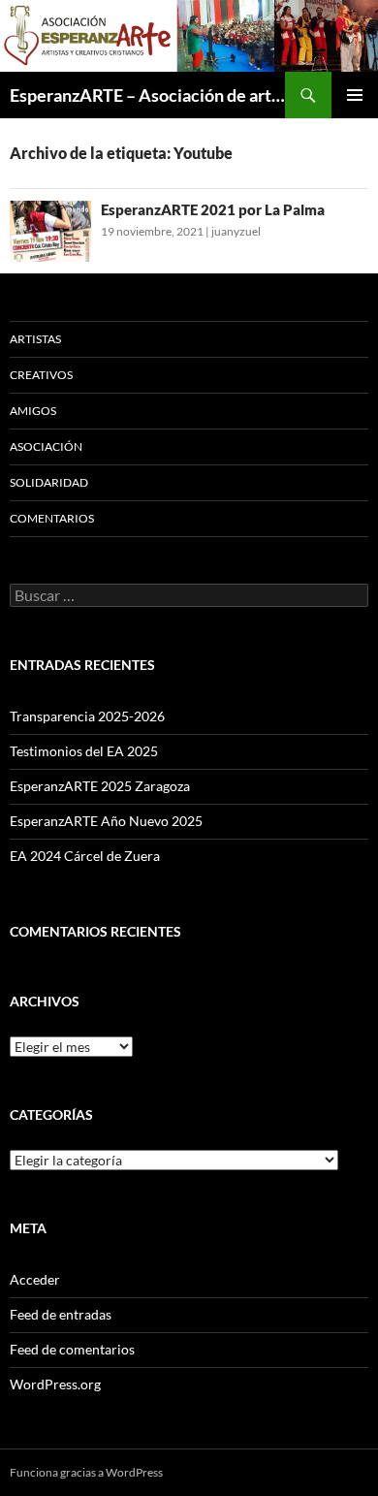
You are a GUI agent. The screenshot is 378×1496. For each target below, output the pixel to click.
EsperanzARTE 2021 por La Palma (213, 209)
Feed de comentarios (72, 1349)
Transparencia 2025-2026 (87, 716)
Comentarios (52, 518)
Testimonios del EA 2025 (84, 751)
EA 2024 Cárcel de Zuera (85, 855)
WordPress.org (55, 1384)
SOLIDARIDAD (49, 482)
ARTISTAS (35, 339)
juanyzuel (236, 231)
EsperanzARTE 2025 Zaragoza (100, 786)
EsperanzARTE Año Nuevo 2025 (106, 820)
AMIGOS (33, 410)
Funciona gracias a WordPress (86, 1472)
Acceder (35, 1279)
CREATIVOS (41, 374)
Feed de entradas (60, 1314)
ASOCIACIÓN (46, 446)
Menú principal (354, 95)
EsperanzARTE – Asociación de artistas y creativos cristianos (147, 95)
